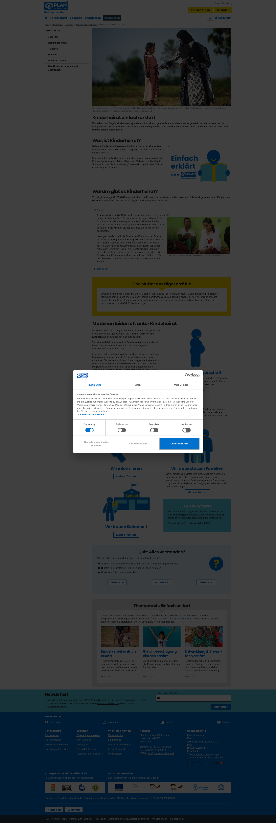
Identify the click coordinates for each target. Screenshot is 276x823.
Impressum (98, 414)
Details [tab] (138, 385)
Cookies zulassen (179, 444)
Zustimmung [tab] (95, 385)
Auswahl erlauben (138, 444)
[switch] (122, 430)
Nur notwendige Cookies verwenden (96, 444)
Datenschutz (83, 414)
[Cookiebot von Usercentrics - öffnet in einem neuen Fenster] (187, 375)
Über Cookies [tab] (181, 385)
